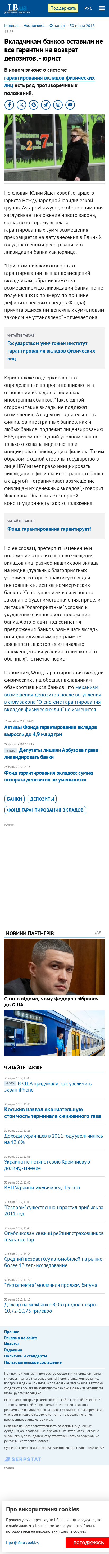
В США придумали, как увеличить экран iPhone (47, 1086)
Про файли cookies (22, 1542)
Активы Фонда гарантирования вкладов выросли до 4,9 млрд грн (50, 730)
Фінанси (57, 25)
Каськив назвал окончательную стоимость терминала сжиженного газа (52, 1113)
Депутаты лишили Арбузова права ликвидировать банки (51, 753)
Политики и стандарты (25, 1355)
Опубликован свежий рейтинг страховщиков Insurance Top (53, 1236)
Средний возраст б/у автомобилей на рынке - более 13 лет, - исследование (54, 1262)
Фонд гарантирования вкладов (45, 810)
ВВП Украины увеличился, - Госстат (42, 1187)
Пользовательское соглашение (33, 1362)
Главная (11, 25)
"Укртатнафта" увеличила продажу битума (50, 1285)
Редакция (13, 1349)
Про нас (11, 1331)
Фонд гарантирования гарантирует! (49, 528)
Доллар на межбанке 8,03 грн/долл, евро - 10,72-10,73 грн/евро (50, 1307)
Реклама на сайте (20, 1337)
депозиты (42, 799)
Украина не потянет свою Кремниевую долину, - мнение (47, 1164)
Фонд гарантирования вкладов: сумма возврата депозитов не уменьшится (48, 776)
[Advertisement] (54, 869)
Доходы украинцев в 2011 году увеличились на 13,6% (53, 1139)
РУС (88, 8)
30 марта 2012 (82, 25)
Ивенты (11, 1343)
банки (14, 799)
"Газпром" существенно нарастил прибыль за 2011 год (53, 1210)
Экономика (34, 25)
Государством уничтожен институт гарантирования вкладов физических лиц (51, 351)
